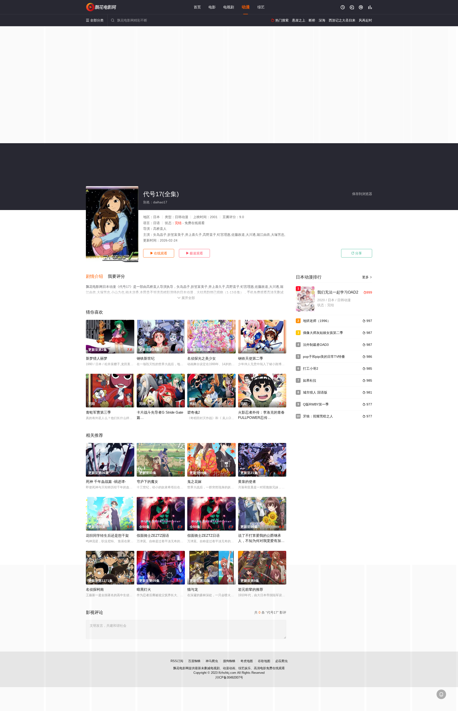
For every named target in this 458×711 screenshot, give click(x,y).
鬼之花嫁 (194, 481)
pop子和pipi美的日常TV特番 (324, 356)
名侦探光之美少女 (201, 358)
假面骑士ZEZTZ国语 (153, 535)
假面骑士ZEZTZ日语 (203, 535)
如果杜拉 (309, 380)
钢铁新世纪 (146, 358)
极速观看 (194, 253)
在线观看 (158, 253)
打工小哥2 (310, 368)
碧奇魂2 (193, 412)
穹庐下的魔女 (147, 481)
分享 (356, 253)
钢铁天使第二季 (250, 358)
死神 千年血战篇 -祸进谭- (106, 481)
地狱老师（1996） (317, 321)
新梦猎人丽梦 (96, 358)
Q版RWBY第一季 (316, 404)
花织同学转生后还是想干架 (107, 535)
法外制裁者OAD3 (316, 345)
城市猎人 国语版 (315, 392)
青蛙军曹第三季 (98, 412)
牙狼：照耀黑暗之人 (318, 416)
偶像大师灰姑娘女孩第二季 (323, 333)
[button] (97, 276)
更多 (367, 277)
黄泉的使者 (247, 481)
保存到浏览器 (362, 194)
